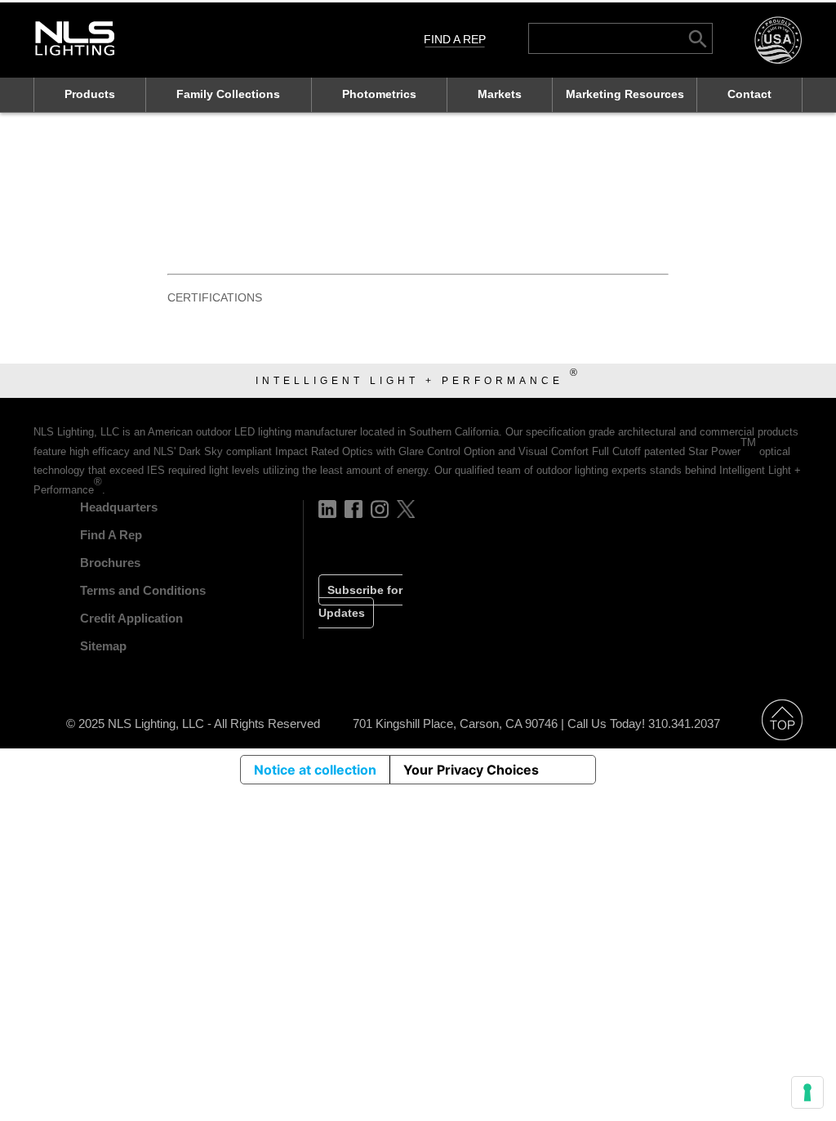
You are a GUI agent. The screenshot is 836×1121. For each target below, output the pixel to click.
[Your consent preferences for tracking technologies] (807, 1092)
